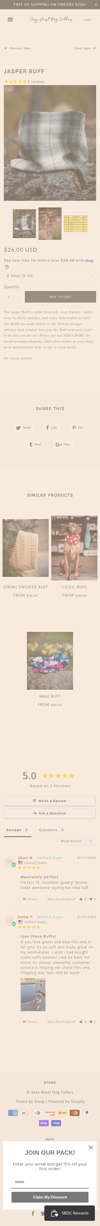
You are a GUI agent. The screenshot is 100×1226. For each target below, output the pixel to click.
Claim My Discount (50, 1197)
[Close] (91, 1147)
